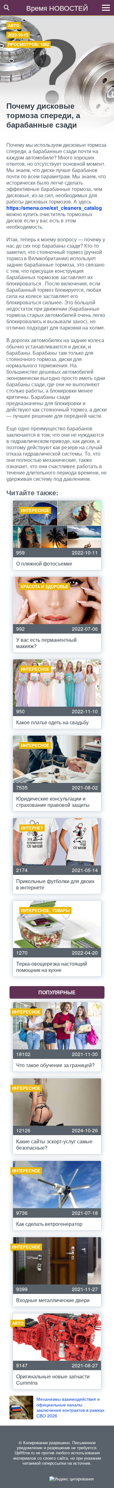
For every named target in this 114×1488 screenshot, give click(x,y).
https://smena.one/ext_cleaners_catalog (54, 207)
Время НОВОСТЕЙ (57, 8)
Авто (13, 25)
